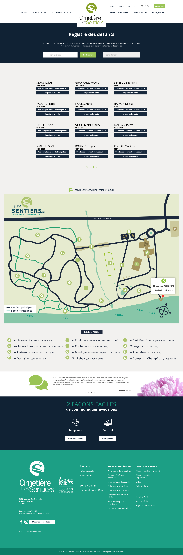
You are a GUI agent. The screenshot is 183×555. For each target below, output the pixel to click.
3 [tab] (91, 392)
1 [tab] (85, 392)
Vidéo (138, 482)
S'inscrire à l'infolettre (41, 522)
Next (156, 382)
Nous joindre (158, 13)
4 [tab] (95, 392)
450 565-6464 (159, 6)
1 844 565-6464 (44, 513)
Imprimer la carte (52, 93)
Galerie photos (142, 486)
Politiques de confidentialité (30, 531)
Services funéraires (119, 13)
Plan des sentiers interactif (148, 471)
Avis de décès (142, 501)
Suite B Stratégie (117, 552)
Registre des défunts (145, 505)
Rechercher (88, 55)
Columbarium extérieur (118, 486)
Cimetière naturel (140, 13)
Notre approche (87, 471)
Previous (27, 382)
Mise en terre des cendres (119, 482)
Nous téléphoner (75, 438)
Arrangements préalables (119, 471)
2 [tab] (88, 392)
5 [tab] (98, 392)
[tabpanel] (91, 382)
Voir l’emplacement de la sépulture (53, 88)
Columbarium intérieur (118, 490)
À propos (22, 13)
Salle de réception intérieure (116, 502)
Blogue (113, 6)
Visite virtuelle (125, 6)
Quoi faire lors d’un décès (91, 490)
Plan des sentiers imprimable (143, 476)
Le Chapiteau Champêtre (119, 508)
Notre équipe (86, 475)
